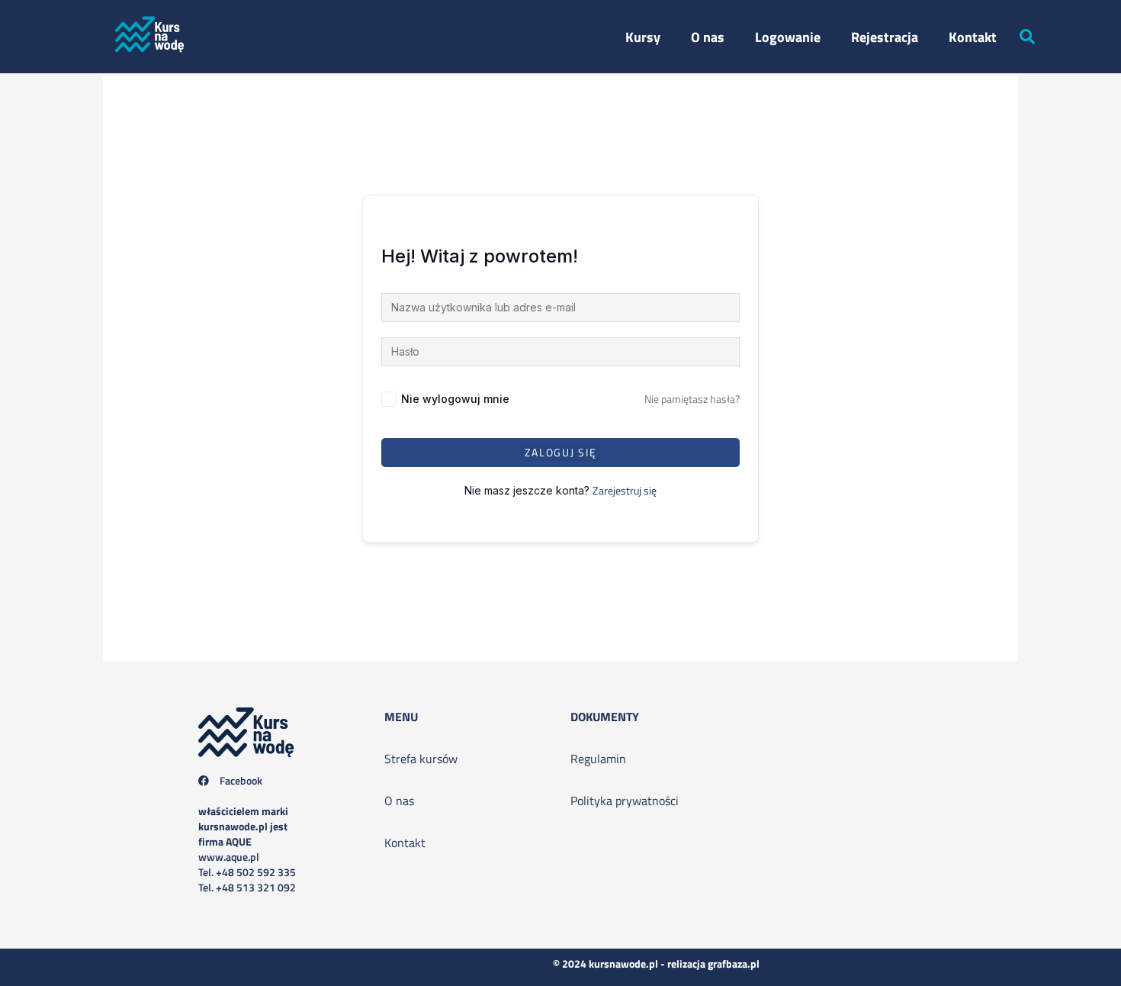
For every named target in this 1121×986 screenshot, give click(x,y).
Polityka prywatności (624, 800)
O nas (707, 37)
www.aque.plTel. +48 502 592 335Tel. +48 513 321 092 (247, 849)
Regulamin (598, 758)
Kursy (642, 37)
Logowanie (788, 37)
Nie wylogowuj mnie (455, 398)
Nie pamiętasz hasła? (692, 399)
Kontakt (973, 37)
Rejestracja (884, 37)
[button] (1027, 36)
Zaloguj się (561, 452)
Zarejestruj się (625, 490)
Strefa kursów (421, 758)
